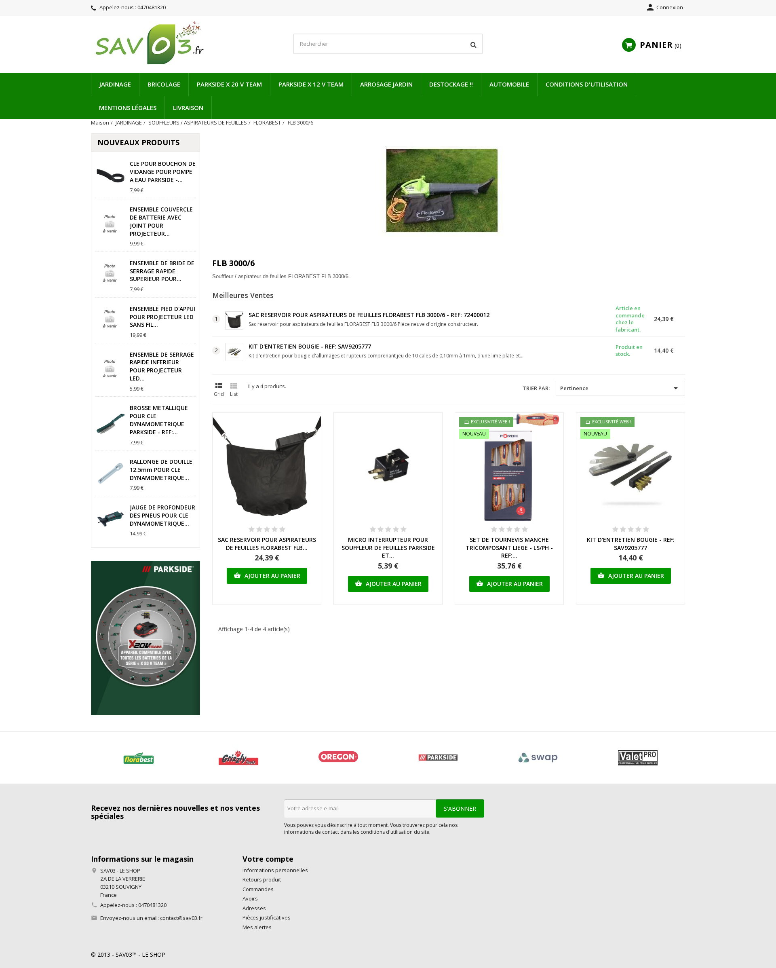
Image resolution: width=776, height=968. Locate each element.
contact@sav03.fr (181, 918)
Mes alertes (257, 927)
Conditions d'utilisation (587, 84)
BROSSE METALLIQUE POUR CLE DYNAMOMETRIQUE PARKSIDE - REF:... (159, 419)
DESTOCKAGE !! (451, 84)
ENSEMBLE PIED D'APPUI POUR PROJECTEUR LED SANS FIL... (162, 317)
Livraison (188, 108)
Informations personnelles (275, 870)
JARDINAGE (115, 84)
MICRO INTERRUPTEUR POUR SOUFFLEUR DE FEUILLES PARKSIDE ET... (388, 548)
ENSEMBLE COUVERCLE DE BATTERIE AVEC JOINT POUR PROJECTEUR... (161, 221)
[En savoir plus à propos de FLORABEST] (138, 758)
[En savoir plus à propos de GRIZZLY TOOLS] (238, 758)
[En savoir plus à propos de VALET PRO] (637, 758)
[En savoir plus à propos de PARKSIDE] (437, 758)
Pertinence (620, 388)
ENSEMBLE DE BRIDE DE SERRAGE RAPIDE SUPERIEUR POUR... (162, 271)
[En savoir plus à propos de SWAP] (537, 758)
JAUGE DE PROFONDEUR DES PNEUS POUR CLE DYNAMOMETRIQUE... (162, 515)
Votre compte (267, 859)
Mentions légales (127, 108)
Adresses (254, 908)
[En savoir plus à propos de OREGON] (338, 758)
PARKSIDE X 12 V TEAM (311, 84)
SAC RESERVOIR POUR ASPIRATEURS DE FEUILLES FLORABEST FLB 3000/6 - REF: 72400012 (369, 315)
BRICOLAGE (164, 84)
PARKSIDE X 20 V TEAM (229, 84)
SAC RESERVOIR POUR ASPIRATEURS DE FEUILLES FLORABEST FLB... (267, 544)
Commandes (258, 889)
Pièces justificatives (266, 917)
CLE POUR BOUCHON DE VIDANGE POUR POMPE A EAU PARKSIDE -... (163, 172)
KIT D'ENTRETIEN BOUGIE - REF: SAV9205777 (310, 346)
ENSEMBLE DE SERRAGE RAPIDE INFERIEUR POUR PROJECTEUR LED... (162, 366)
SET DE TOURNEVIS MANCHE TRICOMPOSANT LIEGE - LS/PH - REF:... (509, 548)
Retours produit (261, 879)
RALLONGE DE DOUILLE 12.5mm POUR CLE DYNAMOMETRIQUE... (161, 470)
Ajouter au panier (267, 575)
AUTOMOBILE (509, 84)
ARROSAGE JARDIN (386, 84)
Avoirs (250, 898)
